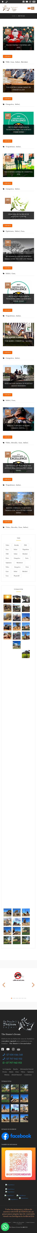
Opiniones (10, 231)
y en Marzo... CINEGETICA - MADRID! (18, 341)
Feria (7, 558)
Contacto (19, 1223)
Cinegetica (10, 104)
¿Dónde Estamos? (17, 1075)
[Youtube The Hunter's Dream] (27, 1)
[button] (11, 998)
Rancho (15, 1069)
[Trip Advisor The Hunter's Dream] (34, 1)
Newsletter (20, 562)
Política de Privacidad (18, 1222)
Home (13, 15)
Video (8, 443)
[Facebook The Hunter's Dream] (23, 1)
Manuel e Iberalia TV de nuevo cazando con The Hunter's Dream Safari (18, 510)
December (7, 32)
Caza (12, 62)
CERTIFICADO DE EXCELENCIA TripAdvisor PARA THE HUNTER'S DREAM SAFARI (18, 130)
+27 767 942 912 (13, 1058)
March (8, 158)
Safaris (11, 1072)
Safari (17, 62)
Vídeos (23, 1072)
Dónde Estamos (30, 1222)
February (8, 74)
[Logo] (18, 1024)
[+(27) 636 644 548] (7, 1)
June (8, 116)
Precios (4, 1072)
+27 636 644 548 (14, 1054)
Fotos (17, 1072)
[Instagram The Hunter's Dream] (30, 1)
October (8, 201)
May (7, 454)
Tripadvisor (10, 147)
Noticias (6, 1075)
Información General (26, 1069)
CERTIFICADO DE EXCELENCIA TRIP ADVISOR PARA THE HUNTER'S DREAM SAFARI (18, 468)
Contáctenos (28, 1075)
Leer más (7, 56)
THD (7, 62)
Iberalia (14, 443)
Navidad (24, 62)
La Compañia (7, 1069)
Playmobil (16, 576)
